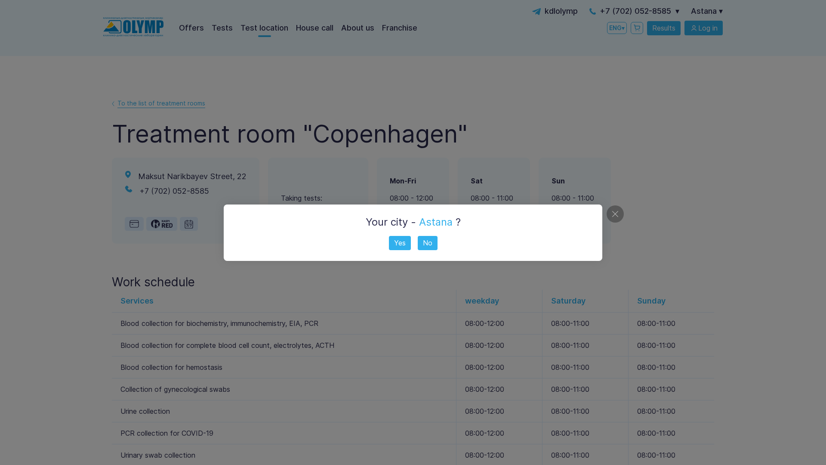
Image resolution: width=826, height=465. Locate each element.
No (427, 243)
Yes (400, 243)
